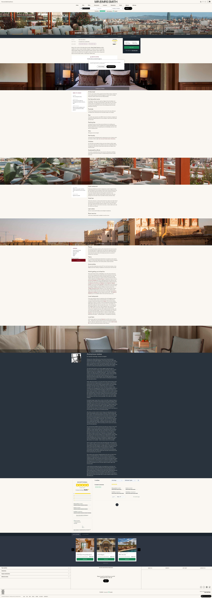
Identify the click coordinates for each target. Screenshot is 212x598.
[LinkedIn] (207, 587)
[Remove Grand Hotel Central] (89, 8)
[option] (85, 549)
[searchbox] (93, 8)
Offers (89, 5)
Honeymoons (96, 5)
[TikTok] (210, 587)
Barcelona (77, 30)
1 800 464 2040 (134, 50)
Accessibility (46, 596)
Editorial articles (5, 576)
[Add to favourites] (73, 32)
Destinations (113, 5)
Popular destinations (6, 573)
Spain (82, 30)
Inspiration (105, 5)
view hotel (85, 559)
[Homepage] (106, 1)
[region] (106, 65)
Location (106, 36)
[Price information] (138, 32)
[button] (200, 1)
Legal (24, 596)
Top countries (4, 567)
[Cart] (205, 2)
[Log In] (209, 2)
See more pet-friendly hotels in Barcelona (107, 138)
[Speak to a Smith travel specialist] (200, 1)
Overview (78, 36)
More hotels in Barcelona (83, 43)
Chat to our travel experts (207, 596)
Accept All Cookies (111, 66)
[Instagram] (201, 587)
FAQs (27, 596)
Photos (93, 36)
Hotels (77, 5)
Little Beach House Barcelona (84, 554)
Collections (4, 570)
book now (132, 47)
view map (78, 260)
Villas (83, 5)
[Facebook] (204, 587)
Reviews (120, 36)
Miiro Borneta (122, 554)
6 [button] (109, 563)
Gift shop (134, 5)
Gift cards (41, 596)
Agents (33, 596)
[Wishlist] (203, 2)
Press (30, 596)
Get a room (133, 36)
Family (120, 5)
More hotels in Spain (92, 43)
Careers (37, 596)
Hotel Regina (101, 554)
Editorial (127, 5)
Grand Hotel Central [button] (84, 8)
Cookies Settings (101, 66)
